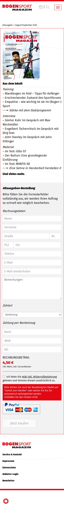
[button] (6, 501)
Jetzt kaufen (19, 423)
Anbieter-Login (10, 474)
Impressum (8, 461)
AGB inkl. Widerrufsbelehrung (39, 376)
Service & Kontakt (12, 454)
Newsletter (8, 480)
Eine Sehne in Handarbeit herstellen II (35, 168)
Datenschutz (9, 467)
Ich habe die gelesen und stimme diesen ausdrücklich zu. (30, 378)
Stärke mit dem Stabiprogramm (30, 110)
